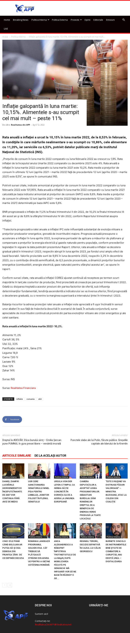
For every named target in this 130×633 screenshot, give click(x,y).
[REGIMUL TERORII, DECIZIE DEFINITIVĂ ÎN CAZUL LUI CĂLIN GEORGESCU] (91, 530)
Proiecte (75, 19)
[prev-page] (4, 585)
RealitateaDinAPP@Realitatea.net (53, 624)
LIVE (6, 28)
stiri (40, 399)
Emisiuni (110, 19)
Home (7, 19)
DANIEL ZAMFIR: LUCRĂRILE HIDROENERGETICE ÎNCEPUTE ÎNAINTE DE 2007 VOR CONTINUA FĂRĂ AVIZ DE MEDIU (12, 491)
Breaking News (20, 19)
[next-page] (10, 585)
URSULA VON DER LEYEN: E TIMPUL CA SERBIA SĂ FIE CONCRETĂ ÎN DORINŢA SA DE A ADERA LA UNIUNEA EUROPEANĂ (64, 491)
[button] (124, 19)
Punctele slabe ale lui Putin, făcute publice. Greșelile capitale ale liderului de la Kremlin (99, 442)
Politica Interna (39, 19)
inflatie (19, 399)
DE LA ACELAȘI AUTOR (50, 455)
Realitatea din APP (20, 124)
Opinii (87, 19)
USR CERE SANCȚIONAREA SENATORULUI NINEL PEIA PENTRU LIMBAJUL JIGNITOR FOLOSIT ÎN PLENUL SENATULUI (38, 491)
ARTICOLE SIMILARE (16, 455)
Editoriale (98, 19)
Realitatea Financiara (23, 388)
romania (31, 399)
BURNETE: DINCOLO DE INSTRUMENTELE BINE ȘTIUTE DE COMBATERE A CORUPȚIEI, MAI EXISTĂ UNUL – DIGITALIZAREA (116, 551)
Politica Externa (60, 19)
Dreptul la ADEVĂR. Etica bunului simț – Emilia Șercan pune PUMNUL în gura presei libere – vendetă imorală (31, 442)
